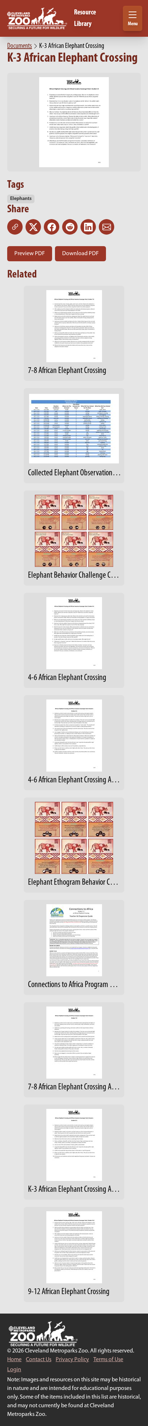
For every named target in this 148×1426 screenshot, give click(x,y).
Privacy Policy (72, 1360)
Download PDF (80, 254)
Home (14, 1360)
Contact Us (38, 1360)
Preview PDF (29, 254)
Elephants (21, 198)
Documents (19, 46)
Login (14, 1370)
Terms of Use (108, 1360)
